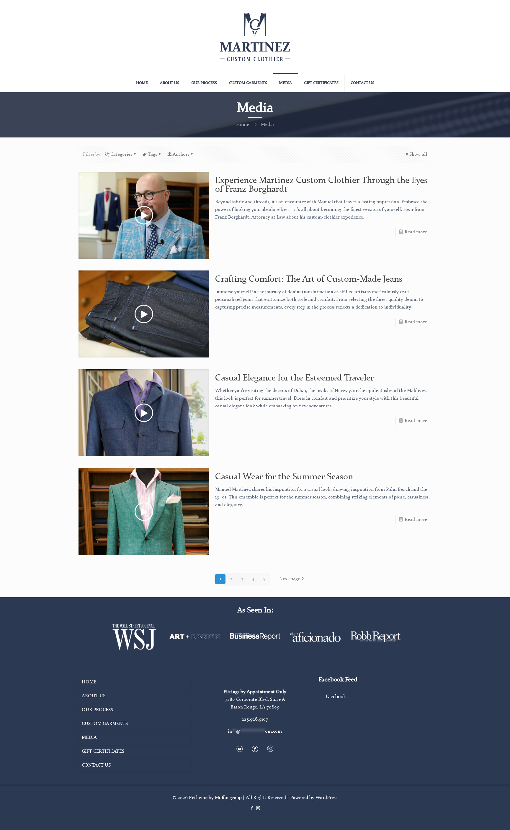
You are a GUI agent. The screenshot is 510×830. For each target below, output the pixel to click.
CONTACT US (96, 765)
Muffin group (228, 797)
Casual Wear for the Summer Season (284, 477)
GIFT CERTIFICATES (103, 751)
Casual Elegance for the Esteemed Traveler (294, 378)
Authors (181, 154)
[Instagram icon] (258, 808)
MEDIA (89, 737)
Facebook (336, 696)
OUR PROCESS (97, 710)
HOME (89, 682)
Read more (416, 232)
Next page (289, 579)
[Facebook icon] (252, 808)
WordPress (326, 797)
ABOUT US (93, 696)
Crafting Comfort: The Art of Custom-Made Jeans (309, 279)
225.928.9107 (255, 719)
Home (242, 124)
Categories (121, 154)
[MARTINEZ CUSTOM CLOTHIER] (255, 37)
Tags (152, 154)
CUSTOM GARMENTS (105, 723)
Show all (418, 154)
